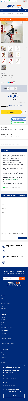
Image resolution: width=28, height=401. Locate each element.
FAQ (2, 306)
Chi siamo (3, 301)
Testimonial (3, 308)
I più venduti (3, 357)
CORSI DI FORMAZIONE (6, 327)
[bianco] (14, 82)
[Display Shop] (14, 6)
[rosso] (12, 82)
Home (9, 13)
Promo (2, 324)
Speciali (2, 352)
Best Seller (3, 319)
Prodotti (13, 13)
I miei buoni (3, 346)
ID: (1, 75)
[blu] (8, 82)
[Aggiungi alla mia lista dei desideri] (25, 112)
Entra (19, 9)
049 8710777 (5, 1)
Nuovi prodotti (4, 354)
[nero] (10, 82)
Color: (2, 82)
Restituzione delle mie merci (7, 336)
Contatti (2, 311)
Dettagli (6, 150)
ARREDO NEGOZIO (20, 13)
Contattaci (3, 362)
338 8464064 (13, 1)
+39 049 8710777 (19, 119)
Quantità (4, 88)
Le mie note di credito (6, 338)
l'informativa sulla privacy (18, 233)
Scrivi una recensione (8, 75)
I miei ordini (3, 333)
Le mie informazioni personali (7, 343)
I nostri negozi (4, 359)
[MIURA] (4, 48)
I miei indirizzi (4, 341)
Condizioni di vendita (5, 303)
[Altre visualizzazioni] (1, 47)
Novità (2, 322)
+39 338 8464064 (19, 123)
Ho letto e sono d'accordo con (13, 233)
